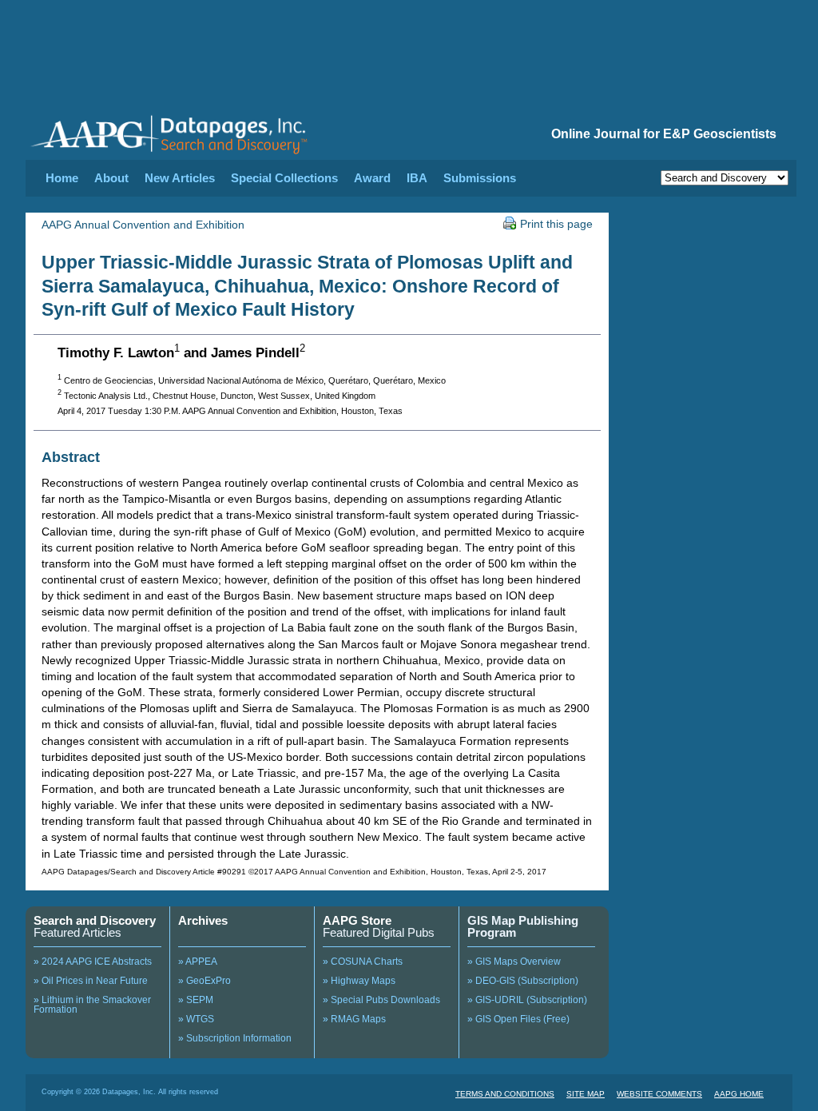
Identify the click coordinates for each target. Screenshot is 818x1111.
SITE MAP (585, 1093)
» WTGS (196, 1019)
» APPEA (197, 961)
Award (372, 178)
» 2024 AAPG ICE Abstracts (93, 961)
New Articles (180, 178)
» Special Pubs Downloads (381, 999)
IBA (417, 178)
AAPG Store (357, 920)
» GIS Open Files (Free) (518, 1019)
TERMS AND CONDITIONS (504, 1093)
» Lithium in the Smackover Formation (92, 1004)
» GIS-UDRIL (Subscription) (527, 999)
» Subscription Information (235, 1038)
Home (62, 178)
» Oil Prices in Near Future (91, 980)
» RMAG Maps (354, 1019)
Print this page (556, 223)
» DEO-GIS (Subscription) (522, 980)
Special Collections (284, 178)
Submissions (479, 178)
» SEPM (195, 999)
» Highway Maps (359, 980)
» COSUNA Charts (363, 961)
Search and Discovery (95, 920)
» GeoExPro (204, 980)
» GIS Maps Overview (514, 961)
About (111, 178)
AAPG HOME (739, 1093)
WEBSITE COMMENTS (659, 1093)
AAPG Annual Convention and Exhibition (143, 224)
